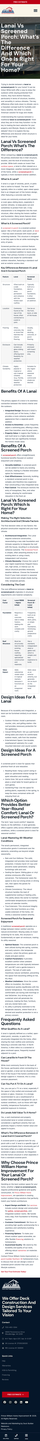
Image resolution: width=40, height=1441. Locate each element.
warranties (22, 1250)
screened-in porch (10, 228)
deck (37, 231)
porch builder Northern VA (11, 1259)
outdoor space (7, 166)
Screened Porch (31, 550)
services (33, 1205)
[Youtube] (26, 1402)
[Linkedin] (21, 1402)
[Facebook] (4, 1402)
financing (19, 1239)
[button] (36, 11)
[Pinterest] (15, 1402)
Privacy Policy (6, 1429)
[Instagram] (10, 1402)
